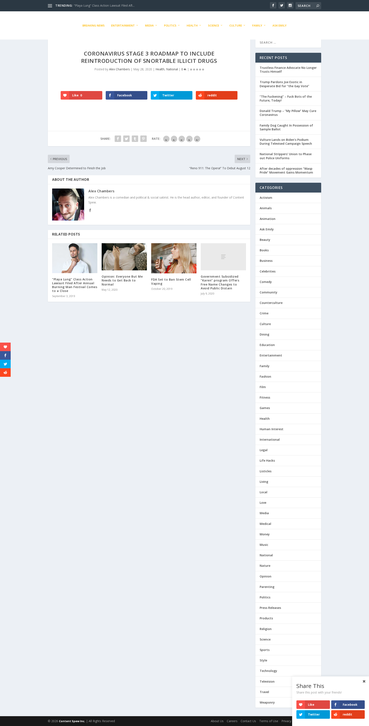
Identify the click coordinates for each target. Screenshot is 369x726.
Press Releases (270, 608)
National (172, 69)
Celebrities (267, 271)
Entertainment (123, 25)
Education (267, 345)
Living (264, 482)
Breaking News (93, 25)
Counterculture (271, 303)
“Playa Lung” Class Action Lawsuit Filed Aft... (104, 5)
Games (265, 408)
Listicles (265, 471)
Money (265, 534)
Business (266, 261)
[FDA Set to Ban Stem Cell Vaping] (173, 258)
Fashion (265, 376)
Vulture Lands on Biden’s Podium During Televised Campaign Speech (286, 142)
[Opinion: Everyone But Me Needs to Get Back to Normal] (124, 256)
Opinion (265, 576)
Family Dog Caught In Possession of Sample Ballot (286, 127)
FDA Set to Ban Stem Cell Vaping (171, 281)
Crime (264, 313)
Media (149, 25)
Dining (264, 334)
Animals (266, 208)
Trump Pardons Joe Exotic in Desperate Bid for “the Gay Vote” (284, 84)
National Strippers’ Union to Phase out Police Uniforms (286, 156)
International (270, 439)
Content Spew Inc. (72, 721)
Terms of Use (268, 721)
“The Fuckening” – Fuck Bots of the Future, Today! (286, 98)
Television (267, 681)
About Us (217, 721)
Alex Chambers (119, 69)
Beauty (265, 240)
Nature (265, 566)
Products (266, 618)
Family (257, 25)
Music (264, 545)
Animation (267, 219)
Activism (266, 198)
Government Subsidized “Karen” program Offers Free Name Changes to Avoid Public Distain (220, 282)
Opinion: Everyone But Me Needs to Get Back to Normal (122, 280)
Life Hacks (267, 460)
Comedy (266, 282)
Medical (265, 524)
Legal (264, 450)
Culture (235, 25)
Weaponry (267, 702)
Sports (264, 650)
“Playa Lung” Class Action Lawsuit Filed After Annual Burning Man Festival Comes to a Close (74, 285)
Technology (268, 671)
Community (268, 292)
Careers (232, 721)
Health (192, 25)
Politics (170, 25)
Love (263, 503)
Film (263, 387)
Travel (264, 692)
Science (213, 25)
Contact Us (248, 721)
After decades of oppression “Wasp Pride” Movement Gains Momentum (286, 170)
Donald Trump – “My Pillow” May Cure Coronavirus (288, 113)
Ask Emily (279, 25)
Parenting (267, 587)
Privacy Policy (290, 721)
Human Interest (271, 429)
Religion (266, 629)
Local (263, 492)
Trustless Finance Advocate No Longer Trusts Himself (288, 70)
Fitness (265, 397)
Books (264, 250)
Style (263, 660)
